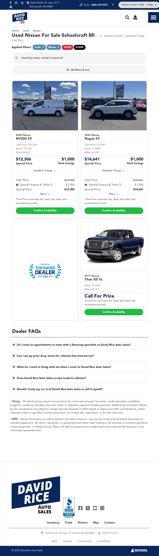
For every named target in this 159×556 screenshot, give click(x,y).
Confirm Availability (45, 210)
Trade (68, 522)
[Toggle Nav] (153, 17)
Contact (109, 522)
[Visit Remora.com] (139, 551)
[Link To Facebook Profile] (81, 508)
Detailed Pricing (43, 171)
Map (96, 522)
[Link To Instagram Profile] (102, 508)
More (43, 194)
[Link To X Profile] (88, 508)
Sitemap (67, 541)
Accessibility (104, 541)
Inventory (53, 522)
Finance (83, 522)
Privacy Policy (85, 541)
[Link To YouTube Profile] (95, 508)
